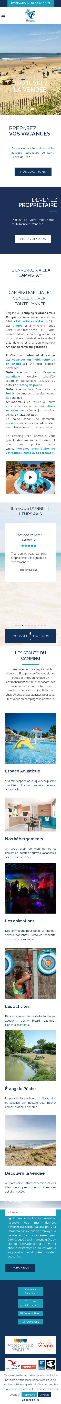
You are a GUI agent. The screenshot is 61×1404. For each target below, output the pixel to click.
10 (45, 625)
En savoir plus (30, 1399)
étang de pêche (31, 385)
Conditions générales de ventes (30, 1303)
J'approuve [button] (29, 1394)
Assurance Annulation (30, 1291)
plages (19, 325)
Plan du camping (30, 1321)
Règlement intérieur (30, 1313)
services (12, 423)
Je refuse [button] (44, 1394)
